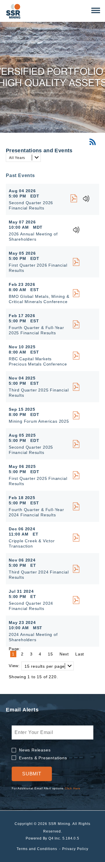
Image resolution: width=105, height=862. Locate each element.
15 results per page (44, 666)
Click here (72, 788)
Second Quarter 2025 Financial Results (31, 450)
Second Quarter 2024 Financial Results (31, 606)
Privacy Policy (75, 849)
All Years (17, 158)
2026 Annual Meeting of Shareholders (33, 237)
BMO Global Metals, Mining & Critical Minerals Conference (39, 299)
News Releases (34, 750)
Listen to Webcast (88, 198)
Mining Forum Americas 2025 (39, 421)
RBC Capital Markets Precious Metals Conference (38, 361)
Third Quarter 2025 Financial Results (39, 393)
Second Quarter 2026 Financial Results (31, 205)
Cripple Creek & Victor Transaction (32, 543)
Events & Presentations (43, 758)
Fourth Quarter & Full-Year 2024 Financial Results (36, 512)
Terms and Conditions (37, 849)
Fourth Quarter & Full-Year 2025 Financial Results (36, 330)
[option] (52, 77)
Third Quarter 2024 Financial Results (39, 575)
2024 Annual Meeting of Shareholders (33, 637)
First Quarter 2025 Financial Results (38, 481)
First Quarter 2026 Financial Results (38, 268)
